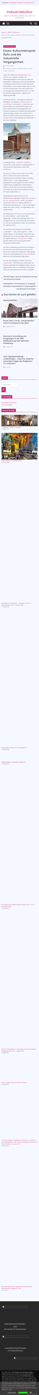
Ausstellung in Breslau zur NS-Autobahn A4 (21, 3)
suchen (4, 389)
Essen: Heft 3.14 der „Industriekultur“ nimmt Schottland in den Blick (19, 321)
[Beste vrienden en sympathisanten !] (19, 446)
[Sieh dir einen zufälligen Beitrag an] (35, 23)
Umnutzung (11, 71)
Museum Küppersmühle (13, 173)
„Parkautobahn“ (8, 263)
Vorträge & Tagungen (9, 46)
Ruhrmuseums (18, 214)
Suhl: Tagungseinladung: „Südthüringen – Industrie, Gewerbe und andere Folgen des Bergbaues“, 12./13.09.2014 (18, 360)
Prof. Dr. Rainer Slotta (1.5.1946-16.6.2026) (13, 1082)
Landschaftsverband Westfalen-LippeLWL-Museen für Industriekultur (15, 1326)
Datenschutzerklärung (18, 1389)
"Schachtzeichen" (22, 238)
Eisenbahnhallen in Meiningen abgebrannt (13, 762)
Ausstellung (8, 68)
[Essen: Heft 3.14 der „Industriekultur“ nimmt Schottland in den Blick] (19, 300)
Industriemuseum (22, 68)
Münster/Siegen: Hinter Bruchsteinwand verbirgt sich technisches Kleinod (20, 278)
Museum (30, 68)
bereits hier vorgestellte (23, 162)
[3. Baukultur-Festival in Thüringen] (19, 420)
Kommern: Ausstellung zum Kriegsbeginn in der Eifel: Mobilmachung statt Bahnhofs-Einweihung (16, 339)
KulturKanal (27, 254)
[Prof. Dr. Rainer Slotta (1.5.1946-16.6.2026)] (19, 1069)
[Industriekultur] (3, 23)
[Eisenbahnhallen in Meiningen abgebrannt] (19, 757)
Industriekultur (20, 11)
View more (27, 1389)
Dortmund (14, 68)
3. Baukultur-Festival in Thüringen (11, 427)
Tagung (5, 71)
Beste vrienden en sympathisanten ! (11, 460)
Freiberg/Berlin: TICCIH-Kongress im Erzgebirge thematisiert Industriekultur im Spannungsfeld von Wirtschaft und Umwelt (19, 286)
